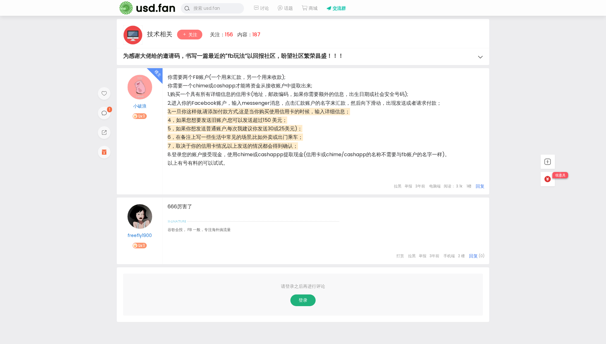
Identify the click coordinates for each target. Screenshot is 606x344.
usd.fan (145, 8)
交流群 (338, 8)
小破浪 (139, 106)
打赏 (400, 255)
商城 (312, 8)
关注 (192, 35)
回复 (480, 186)
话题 (288, 8)
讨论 (264, 8)
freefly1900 (140, 235)
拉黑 (397, 186)
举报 (408, 186)
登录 (303, 300)
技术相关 (160, 34)
